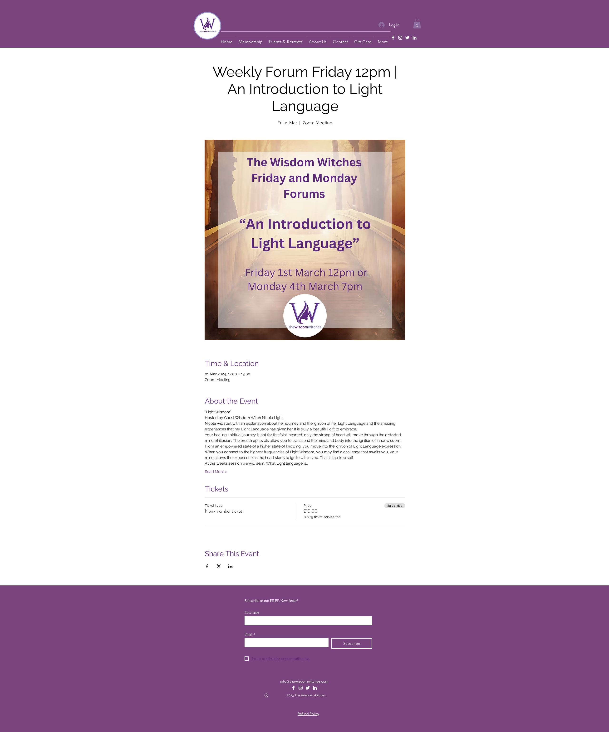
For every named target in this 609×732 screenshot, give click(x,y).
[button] (417, 24)
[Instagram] (400, 37)
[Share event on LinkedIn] (230, 566)
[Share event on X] (218, 566)
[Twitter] (407, 37)
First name (252, 612)
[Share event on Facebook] (207, 566)
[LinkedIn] (414, 37)
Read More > (216, 471)
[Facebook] (393, 37)
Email (250, 634)
